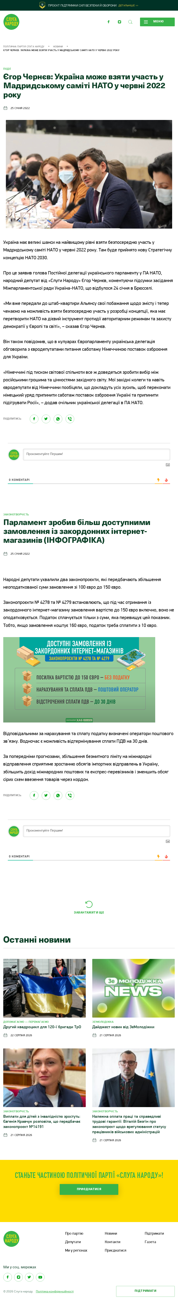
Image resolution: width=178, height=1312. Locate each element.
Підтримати (154, 1234)
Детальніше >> (128, 5)
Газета (150, 1242)
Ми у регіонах (76, 1251)
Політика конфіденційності (55, 1291)
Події (7, 69)
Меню (158, 21)
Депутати (73, 1242)
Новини (58, 47)
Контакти (112, 1242)
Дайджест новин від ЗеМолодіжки (123, 1027)
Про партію (74, 1234)
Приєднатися (89, 1189)
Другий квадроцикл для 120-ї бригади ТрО (42, 1027)
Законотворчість (16, 514)
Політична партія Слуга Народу (23, 47)
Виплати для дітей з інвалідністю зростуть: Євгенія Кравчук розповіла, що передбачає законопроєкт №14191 (41, 1122)
